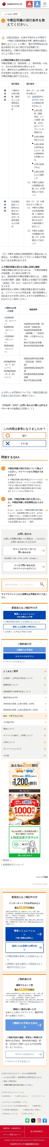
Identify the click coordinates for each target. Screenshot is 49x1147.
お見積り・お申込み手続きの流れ (18, 632)
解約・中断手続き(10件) (13, 716)
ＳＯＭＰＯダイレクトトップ (11, 1092)
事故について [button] (8, 729)
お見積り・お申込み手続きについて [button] (18, 678)
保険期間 (36, 97)
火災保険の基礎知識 (10, 1110)
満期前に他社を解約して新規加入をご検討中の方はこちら (25, 965)
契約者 (4, 296)
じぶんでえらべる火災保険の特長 (14, 1106)
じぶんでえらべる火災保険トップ (13, 1102)
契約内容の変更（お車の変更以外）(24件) (20, 710)
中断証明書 (12, 37)
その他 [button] (6, 755)
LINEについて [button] (9, 742)
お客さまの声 (27, 1114)
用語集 (6, 860)
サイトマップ (38, 1096)
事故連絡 (29, 6)
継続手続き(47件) (10, 697)
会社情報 (6, 1096)
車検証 (6, 283)
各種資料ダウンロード (13, 864)
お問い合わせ (21, 1096)
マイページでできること (15, 662)
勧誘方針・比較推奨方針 (12, 1128)
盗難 (42, 164)
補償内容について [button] (10, 685)
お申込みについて (9, 1114)
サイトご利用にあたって (12, 1134)
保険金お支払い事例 (31, 1110)
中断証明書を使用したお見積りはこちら (21, 622)
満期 (42, 41)
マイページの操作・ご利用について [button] (18, 735)
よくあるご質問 (10, 671)
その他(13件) (8, 722)
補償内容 (37, 1106)
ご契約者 (37, 6)
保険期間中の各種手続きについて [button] (17, 691)
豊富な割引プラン (37, 922)
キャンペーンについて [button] (12, 749)
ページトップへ (41, 884)
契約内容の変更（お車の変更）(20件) (18, 704)
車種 (11, 311)
